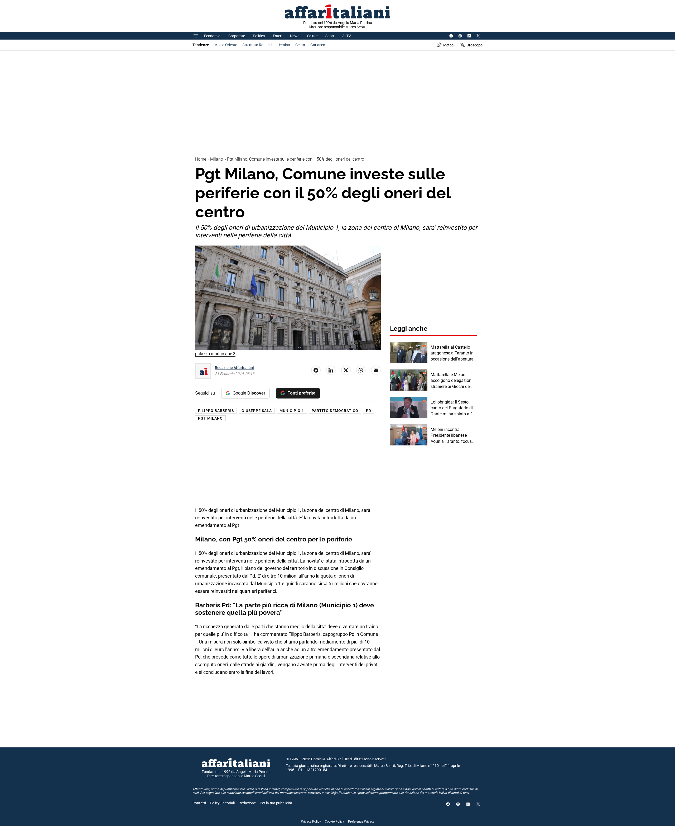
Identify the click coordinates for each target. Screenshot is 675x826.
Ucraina (283, 45)
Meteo (448, 45)
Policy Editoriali (222, 803)
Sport (329, 36)
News (294, 36)
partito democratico (335, 411)
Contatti (199, 803)
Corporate (236, 36)
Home (200, 159)
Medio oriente (225, 45)
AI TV (346, 36)
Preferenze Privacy (361, 821)
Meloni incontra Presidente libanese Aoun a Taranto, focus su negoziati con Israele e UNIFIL (452, 435)
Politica (259, 36)
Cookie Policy (334, 821)
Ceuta (300, 45)
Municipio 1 (291, 411)
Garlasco (317, 45)
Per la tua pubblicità (276, 803)
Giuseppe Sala (257, 411)
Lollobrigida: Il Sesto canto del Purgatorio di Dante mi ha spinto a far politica (453, 408)
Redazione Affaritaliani (234, 368)
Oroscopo (474, 45)
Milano (216, 159)
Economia (212, 36)
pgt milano (210, 418)
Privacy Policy (311, 821)
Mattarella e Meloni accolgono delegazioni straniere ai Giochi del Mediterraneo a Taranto (452, 381)
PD (368, 411)
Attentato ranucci (257, 45)
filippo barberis (216, 411)
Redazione (247, 803)
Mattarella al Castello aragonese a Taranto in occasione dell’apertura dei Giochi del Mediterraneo (452, 353)
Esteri (277, 36)
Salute (312, 36)
